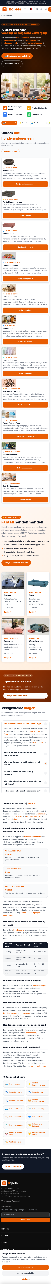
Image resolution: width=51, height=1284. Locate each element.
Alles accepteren (26, 1267)
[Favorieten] (46, 9)
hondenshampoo (35, 43)
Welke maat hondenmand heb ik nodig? (22, 724)
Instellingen (25, 1279)
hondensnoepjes (10, 1013)
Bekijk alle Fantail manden (16, 563)
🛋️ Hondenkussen (38, 123)
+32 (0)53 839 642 (8, 1196)
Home (3, 16)
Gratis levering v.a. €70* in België (16, 1)
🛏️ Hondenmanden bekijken (17, 56)
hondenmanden (22, 38)
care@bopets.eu (23, 1196)
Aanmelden (25, 1220)
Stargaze (9, 890)
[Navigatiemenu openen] (25, 9)
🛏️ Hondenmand (9, 123)
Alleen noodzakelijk (25, 1273)
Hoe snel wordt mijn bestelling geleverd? (18, 773)
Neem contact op (13, 1166)
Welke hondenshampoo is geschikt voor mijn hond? (23, 782)
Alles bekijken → (10, 151)
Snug (6, 734)
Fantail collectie (12, 63)
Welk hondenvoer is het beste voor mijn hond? (22, 763)
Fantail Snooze (34, 731)
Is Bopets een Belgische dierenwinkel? (22, 791)
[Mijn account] (41, 9)
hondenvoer (31, 40)
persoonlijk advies (38, 1066)
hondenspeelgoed (9, 43)
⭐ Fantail (23, 123)
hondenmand (38, 743)
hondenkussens (8, 40)
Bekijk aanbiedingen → (17, 695)
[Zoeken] (37, 9)
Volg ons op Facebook (10, 1201)
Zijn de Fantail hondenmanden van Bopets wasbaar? (20, 753)
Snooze (8, 854)
